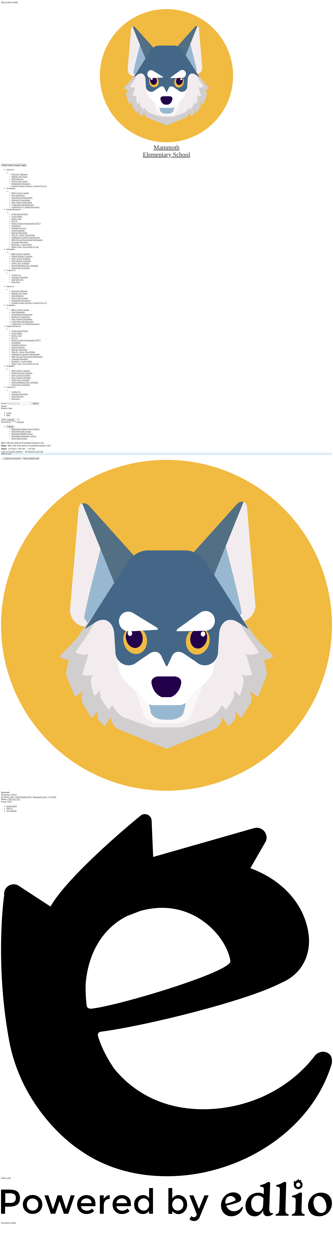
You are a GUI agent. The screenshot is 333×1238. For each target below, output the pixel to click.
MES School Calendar (20, 254)
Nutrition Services (18, 228)
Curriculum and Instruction (22, 205)
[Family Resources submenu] (7, 212)
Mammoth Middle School (22, 434)
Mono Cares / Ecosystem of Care (25, 247)
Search (4, 403)
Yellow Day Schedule (20, 263)
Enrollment (16, 226)
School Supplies (18, 230)
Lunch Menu (16, 216)
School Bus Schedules (20, 268)
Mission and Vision (19, 177)
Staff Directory (17, 179)
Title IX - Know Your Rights (23, 235)
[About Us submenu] (7, 172)
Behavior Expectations (20, 200)
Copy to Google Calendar (11, 451)
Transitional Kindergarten (21, 198)
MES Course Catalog (20, 193)
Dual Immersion (18, 195)
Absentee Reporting (19, 242)
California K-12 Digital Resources (25, 207)
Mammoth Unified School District (25, 429)
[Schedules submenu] (7, 252)
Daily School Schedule (20, 259)
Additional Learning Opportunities (25, 237)
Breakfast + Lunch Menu (21, 244)
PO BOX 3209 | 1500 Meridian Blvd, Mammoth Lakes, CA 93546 (28, 797)
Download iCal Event (34, 451)
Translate (20, 422)
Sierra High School (19, 438)
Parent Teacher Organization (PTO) (26, 223)
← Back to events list (11, 458)
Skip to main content (9, 2)
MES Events (6, 454)
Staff (8, 415)
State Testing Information (21, 202)
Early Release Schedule (21, 261)
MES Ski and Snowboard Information (27, 240)
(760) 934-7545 (13, 799)
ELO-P (14, 221)
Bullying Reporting (19, 233)
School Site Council (19, 181)
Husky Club (16, 219)
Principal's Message (19, 174)
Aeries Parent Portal (19, 214)
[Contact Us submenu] (7, 273)
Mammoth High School (21, 431)
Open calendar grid (31, 458)
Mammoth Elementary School (23, 436)
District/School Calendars (21, 256)
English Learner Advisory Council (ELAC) (29, 186)
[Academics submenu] (7, 191)
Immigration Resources (20, 184)
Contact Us (16, 275)
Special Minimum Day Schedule (24, 266)
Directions (15, 282)
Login (8, 413)
